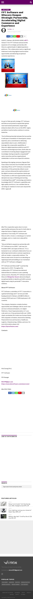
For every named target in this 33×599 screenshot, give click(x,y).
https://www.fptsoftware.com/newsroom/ (15, 384)
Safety (17, 594)
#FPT (26, 40)
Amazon (11, 582)
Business (17, 592)
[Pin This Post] (18, 36)
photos (17, 582)
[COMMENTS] (25, 36)
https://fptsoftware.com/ (9, 326)
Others (23, 594)
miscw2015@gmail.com (15, 570)
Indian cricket (6, 584)
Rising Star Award (13, 277)
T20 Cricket (24, 584)
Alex (10, 29)
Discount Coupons (7, 592)
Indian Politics (25, 582)
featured (4, 582)
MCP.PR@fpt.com (7, 382)
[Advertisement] (16, 208)
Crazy (23, 592)
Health (29, 592)
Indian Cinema (15, 584)
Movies (12, 594)
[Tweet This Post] (11, 36)
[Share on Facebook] (8, 36)
